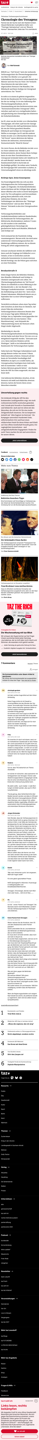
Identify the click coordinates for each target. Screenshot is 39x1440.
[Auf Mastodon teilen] (6, 459)
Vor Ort (3, 1308)
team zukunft (5, 1277)
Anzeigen (4, 1377)
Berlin (3, 1114)
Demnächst (5, 1304)
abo (2, 1204)
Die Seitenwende (6, 1182)
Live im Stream (6, 1313)
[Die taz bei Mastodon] (12, 1079)
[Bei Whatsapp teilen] (19, 459)
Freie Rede (4, 1258)
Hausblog (4, 1177)
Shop (3, 1373)
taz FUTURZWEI (6, 1340)
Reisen (3, 1364)
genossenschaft (6, 1209)
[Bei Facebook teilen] (15, 459)
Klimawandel (5, 1159)
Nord (2, 1118)
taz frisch (4, 1281)
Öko (2, 1096)
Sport (3, 1109)
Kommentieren (13, 452)
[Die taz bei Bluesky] (16, 1079)
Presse (3, 1191)
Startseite (4, 11)
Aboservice (5, 1395)
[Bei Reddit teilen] (27, 459)
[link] (5, 7)
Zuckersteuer (5, 1136)
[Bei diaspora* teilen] (23, 459)
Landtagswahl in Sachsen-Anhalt (12, 1145)
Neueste (30, 663)
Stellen (3, 1186)
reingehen (4, 1263)
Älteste (36, 663)
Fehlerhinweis (24, 452)
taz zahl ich (5, 1213)
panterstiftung (6, 1222)
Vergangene (5, 1317)
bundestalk (5, 1240)
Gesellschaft (5, 1100)
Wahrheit (4, 1123)
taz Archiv (4, 1349)
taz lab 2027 (5, 1322)
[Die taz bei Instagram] (20, 1079)
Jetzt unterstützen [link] (19, 440)
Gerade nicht (29, 1401)
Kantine (3, 1368)
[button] (36, 2)
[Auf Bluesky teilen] (10, 459)
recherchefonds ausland (9, 1218)
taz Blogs (4, 1336)
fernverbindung (6, 1245)
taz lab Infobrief (6, 1290)
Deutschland (18, 11)
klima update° (5, 1250)
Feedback (4, 1391)
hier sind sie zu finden (29, 680)
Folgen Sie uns (5, 1078)
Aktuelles (4, 1173)
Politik (10, 11)
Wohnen (4, 1150)
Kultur (3, 1105)
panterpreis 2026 (7, 1227)
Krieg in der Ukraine (7, 1141)
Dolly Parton (5, 1154)
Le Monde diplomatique (9, 1345)
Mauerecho (5, 1254)
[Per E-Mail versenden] (2, 459)
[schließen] (36, 1401)
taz (5, 1073)
